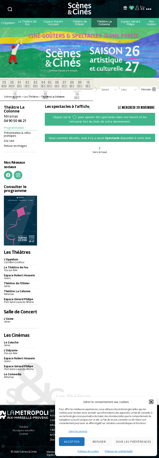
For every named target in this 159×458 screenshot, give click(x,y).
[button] (151, 402)
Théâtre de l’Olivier (79, 22)
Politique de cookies (88, 451)
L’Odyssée (11, 351)
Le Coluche (11, 343)
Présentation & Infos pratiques (17, 134)
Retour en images (15, 146)
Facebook (8, 175)
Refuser (99, 441)
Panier (142, 7)
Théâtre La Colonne (104, 22)
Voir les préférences (133, 441)
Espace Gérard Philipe (130, 22)
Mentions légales (52, 453)
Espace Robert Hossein (53, 22)
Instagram (18, 175)
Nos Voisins (151, 22)
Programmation (14, 128)
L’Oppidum (8, 23)
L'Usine (9, 320)
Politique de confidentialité (119, 451)
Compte (137, 7)
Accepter (71, 441)
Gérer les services (78, 431)
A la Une (9, 141)
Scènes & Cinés (28, 451)
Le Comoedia (12, 375)
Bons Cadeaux (125, 7)
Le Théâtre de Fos (27, 22)
